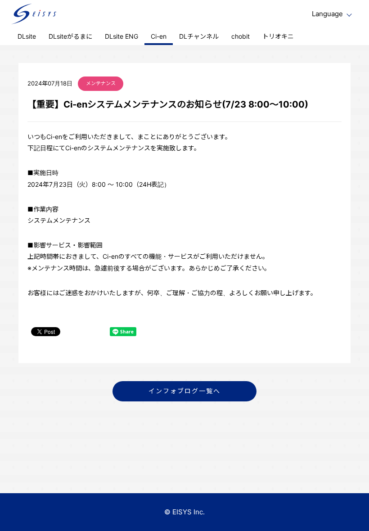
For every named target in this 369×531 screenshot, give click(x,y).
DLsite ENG (121, 36)
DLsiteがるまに (70, 36)
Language (327, 13)
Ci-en (158, 36)
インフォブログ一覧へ (184, 391)
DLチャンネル (199, 36)
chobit (240, 36)
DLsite (27, 36)
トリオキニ (278, 36)
